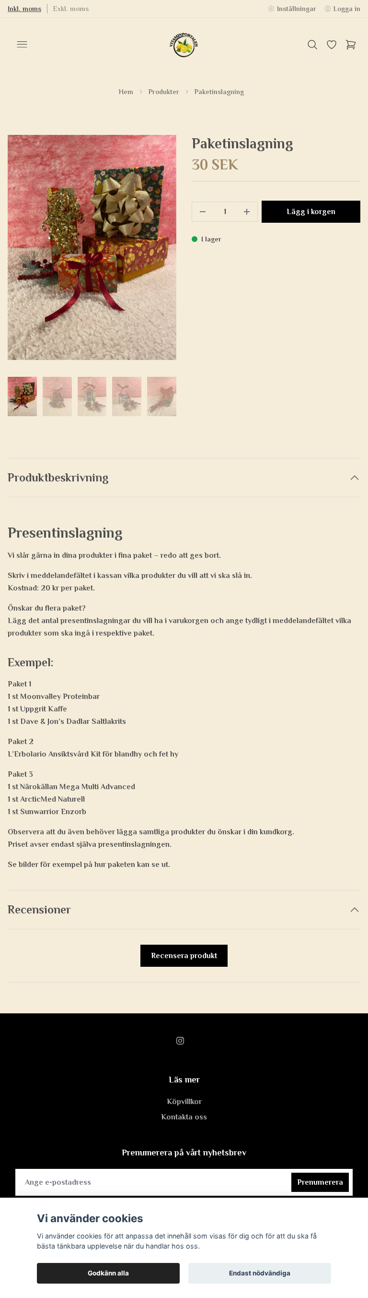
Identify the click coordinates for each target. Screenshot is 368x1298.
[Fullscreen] (92, 247)
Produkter (164, 92)
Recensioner (39, 909)
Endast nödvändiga (259, 1273)
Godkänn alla (108, 1273)
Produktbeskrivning (58, 477)
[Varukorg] (350, 44)
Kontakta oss (184, 1117)
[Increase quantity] (246, 211)
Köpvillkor (184, 1101)
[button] (160, 251)
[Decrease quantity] (202, 211)
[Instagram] (180, 1041)
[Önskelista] (331, 44)
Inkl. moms (24, 8)
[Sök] (312, 44)
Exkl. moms (71, 8)
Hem (126, 92)
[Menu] (22, 44)
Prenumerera (320, 1182)
